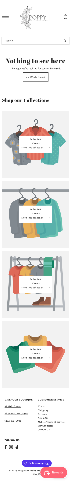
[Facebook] (6, 447)
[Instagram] (11, 447)
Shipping (43, 410)
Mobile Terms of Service (51, 422)
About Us (43, 418)
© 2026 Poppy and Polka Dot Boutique (30, 471)
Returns (42, 414)
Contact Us (44, 429)
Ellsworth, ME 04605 (16, 414)
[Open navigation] (6, 17)
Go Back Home (35, 77)
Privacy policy (45, 426)
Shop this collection (32, 148)
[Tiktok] (17, 447)
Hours (41, 406)
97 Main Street (13, 406)
